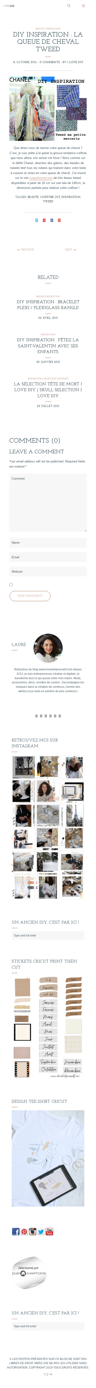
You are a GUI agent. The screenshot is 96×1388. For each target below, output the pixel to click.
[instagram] (60, 715)
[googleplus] (46, 715)
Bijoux (40, 296)
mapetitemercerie (41, 178)
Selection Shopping (56, 379)
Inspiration (53, 29)
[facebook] (41, 715)
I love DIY (75, 62)
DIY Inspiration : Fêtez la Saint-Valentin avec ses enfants (48, 346)
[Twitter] (36, 715)
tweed (48, 201)
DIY (57, 197)
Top (47, 1374)
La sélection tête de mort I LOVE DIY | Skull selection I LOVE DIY (48, 390)
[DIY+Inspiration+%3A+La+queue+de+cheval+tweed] (36, 221)
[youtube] (50, 715)
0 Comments (50, 62)
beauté (33, 197)
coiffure (47, 197)
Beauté (40, 29)
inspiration (70, 197)
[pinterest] (55, 715)
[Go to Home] (33, 6)
